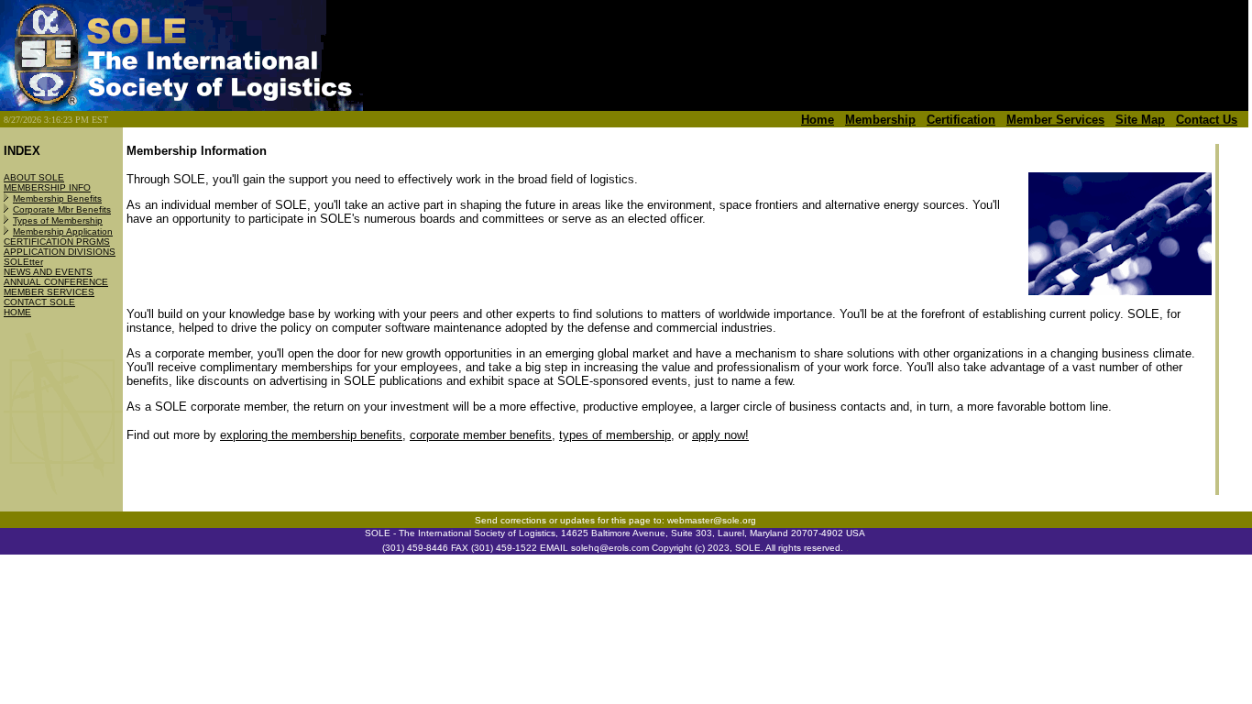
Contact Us (1206, 119)
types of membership (615, 435)
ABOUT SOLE (34, 177)
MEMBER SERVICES (49, 292)
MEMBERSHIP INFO (47, 187)
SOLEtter (23, 262)
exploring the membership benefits (311, 435)
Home (817, 119)
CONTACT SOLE (39, 302)
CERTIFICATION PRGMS (57, 241)
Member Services (1055, 119)
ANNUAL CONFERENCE (56, 282)
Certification (961, 119)
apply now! (720, 435)
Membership (880, 119)
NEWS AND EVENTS (48, 272)
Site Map (1140, 119)
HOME (17, 312)
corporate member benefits (481, 435)
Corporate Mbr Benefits (62, 209)
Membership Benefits (57, 198)
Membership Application (63, 231)
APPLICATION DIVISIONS (59, 252)
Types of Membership (58, 220)
